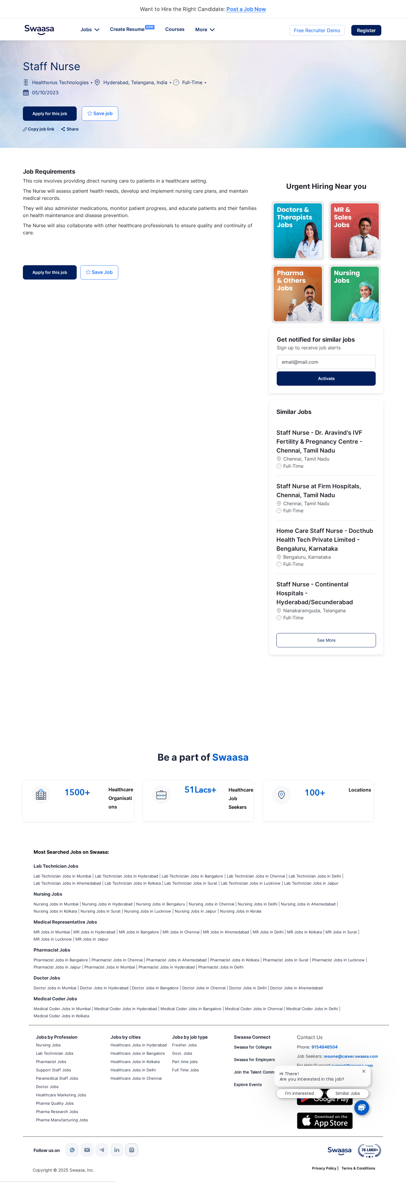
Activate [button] (326, 378)
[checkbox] (100, 113)
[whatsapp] (72, 1149)
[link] (39, 30)
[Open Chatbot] (361, 1107)
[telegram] (101, 1149)
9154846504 (324, 1046)
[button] (366, 30)
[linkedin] (116, 1149)
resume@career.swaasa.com (351, 1056)
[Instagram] (131, 1149)
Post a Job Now (246, 9)
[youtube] (87, 1149)
